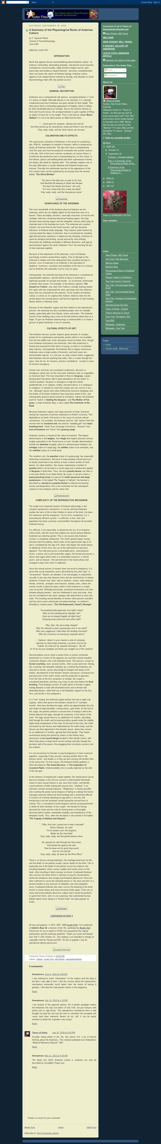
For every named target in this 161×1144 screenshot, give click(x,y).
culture (39, 959)
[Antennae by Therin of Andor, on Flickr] (61, 199)
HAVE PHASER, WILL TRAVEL (118, 42)
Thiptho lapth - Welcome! (116, 348)
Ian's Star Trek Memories (116, 259)
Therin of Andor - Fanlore (116, 309)
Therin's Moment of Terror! (117, 313)
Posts (110, 70)
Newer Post (29, 1127)
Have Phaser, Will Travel (116, 255)
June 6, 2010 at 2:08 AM (56, 974)
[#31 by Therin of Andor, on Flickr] (115, 34)
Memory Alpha (112, 263)
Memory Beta (111, 267)
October (113, 150)
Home (61, 1127)
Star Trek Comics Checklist (118, 281)
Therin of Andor (39, 1033)
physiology (59, 959)
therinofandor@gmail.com (116, 29)
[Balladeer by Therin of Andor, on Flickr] (61, 909)
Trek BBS (109, 321)
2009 (108, 147)
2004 (108, 178)
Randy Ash (85, 928)
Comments (112, 75)
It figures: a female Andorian (121, 157)
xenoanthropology (74, 959)
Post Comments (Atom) (48, 1133)
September (114, 154)
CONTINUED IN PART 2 (61, 916)
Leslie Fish (72, 925)
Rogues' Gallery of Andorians (118, 277)
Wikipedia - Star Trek (115, 328)
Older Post (91, 1127)
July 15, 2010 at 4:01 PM (63, 1033)
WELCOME (108, 38)
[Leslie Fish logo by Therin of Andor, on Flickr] (61, 950)
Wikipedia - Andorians (115, 324)
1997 (108, 186)
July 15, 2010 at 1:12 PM (56, 1000)
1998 (108, 182)
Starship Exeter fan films (116, 305)
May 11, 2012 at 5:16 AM (56, 1056)
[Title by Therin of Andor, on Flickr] (62, 87)
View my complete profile (117, 138)
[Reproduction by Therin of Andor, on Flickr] (62, 496)
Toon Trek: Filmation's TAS (117, 317)
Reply (34, 992)
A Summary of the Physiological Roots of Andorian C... (119, 170)
